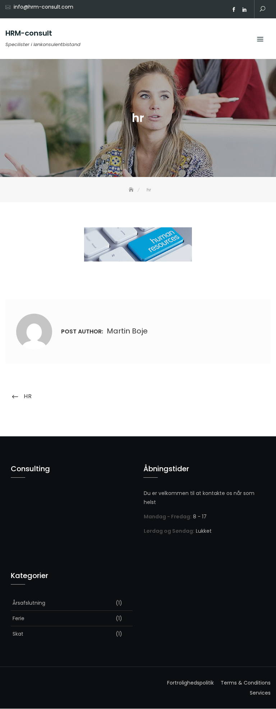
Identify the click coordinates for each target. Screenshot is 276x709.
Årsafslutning (29, 602)
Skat (18, 633)
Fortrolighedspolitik (190, 682)
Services (260, 692)
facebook (233, 9)
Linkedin (244, 9)
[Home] (132, 189)
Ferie (18, 618)
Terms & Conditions (246, 682)
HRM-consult (28, 33)
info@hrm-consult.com (43, 6)
